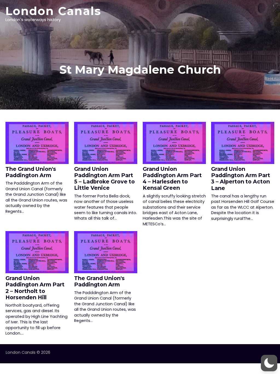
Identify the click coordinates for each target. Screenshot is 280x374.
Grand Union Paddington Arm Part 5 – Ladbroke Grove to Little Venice (104, 178)
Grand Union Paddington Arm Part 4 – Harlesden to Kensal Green (172, 178)
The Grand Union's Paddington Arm (30, 172)
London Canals (53, 11)
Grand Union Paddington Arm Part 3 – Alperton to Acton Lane (240, 178)
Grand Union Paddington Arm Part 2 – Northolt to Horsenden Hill (35, 287)
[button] (269, 363)
